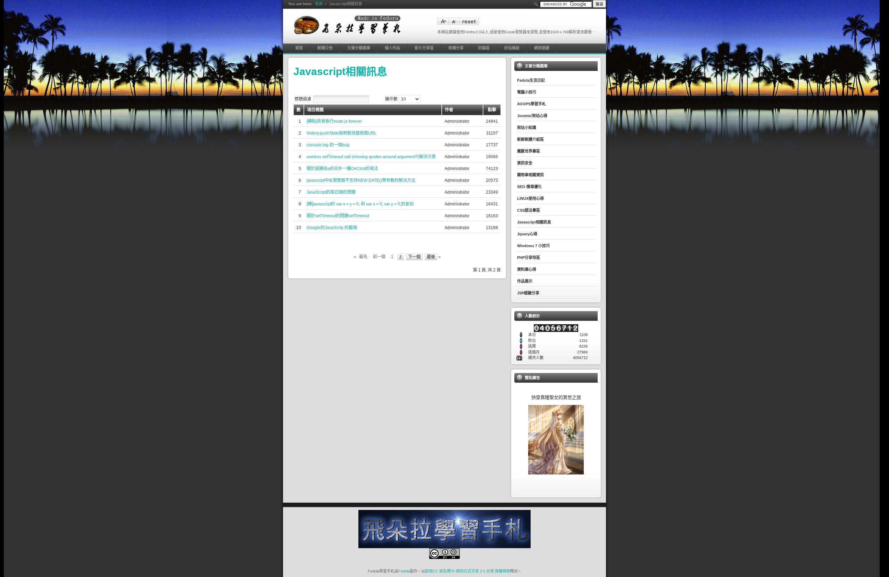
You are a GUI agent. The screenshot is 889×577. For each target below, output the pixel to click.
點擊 (492, 109)
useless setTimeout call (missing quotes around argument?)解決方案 (371, 156)
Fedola (404, 571)
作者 (449, 109)
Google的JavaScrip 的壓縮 (332, 227)
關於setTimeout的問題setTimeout (338, 215)
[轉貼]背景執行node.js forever (334, 121)
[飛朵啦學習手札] (347, 25)
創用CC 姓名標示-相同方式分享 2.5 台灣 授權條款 (467, 571)
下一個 (414, 256)
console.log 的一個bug (328, 145)
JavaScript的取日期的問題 (331, 192)
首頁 (319, 4)
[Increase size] (442, 24)
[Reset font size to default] (469, 24)
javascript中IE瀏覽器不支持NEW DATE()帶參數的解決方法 (361, 180)
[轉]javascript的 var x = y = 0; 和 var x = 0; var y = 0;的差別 (360, 204)
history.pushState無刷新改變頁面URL (342, 133)
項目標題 (315, 109)
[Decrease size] (453, 24)
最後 (431, 256)
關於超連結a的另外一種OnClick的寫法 (342, 168)
